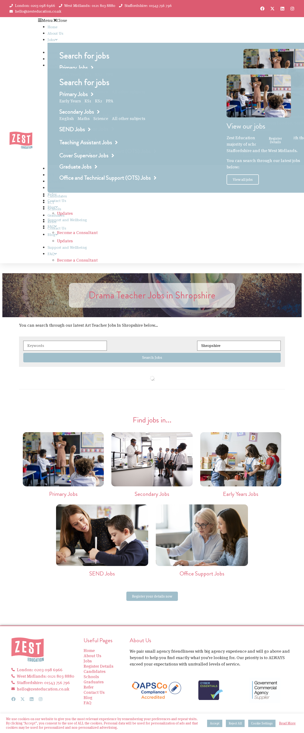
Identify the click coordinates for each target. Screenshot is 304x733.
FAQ (51, 253)
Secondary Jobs (152, 494)
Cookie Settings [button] (262, 723)
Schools (54, 208)
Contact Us (57, 200)
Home (52, 26)
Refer (52, 221)
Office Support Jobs (202, 574)
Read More (287, 723)
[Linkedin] (282, 8)
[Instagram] (292, 8)
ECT (51, 202)
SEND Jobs (102, 574)
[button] (147, 20)
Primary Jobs (63, 494)
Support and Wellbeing (67, 219)
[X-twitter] (272, 8)
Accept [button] (214, 723)
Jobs (51, 39)
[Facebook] (262, 8)
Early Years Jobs (240, 494)
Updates (65, 241)
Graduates (56, 215)
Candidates (57, 196)
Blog (51, 234)
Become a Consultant (77, 232)
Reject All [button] (235, 723)
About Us (55, 33)
